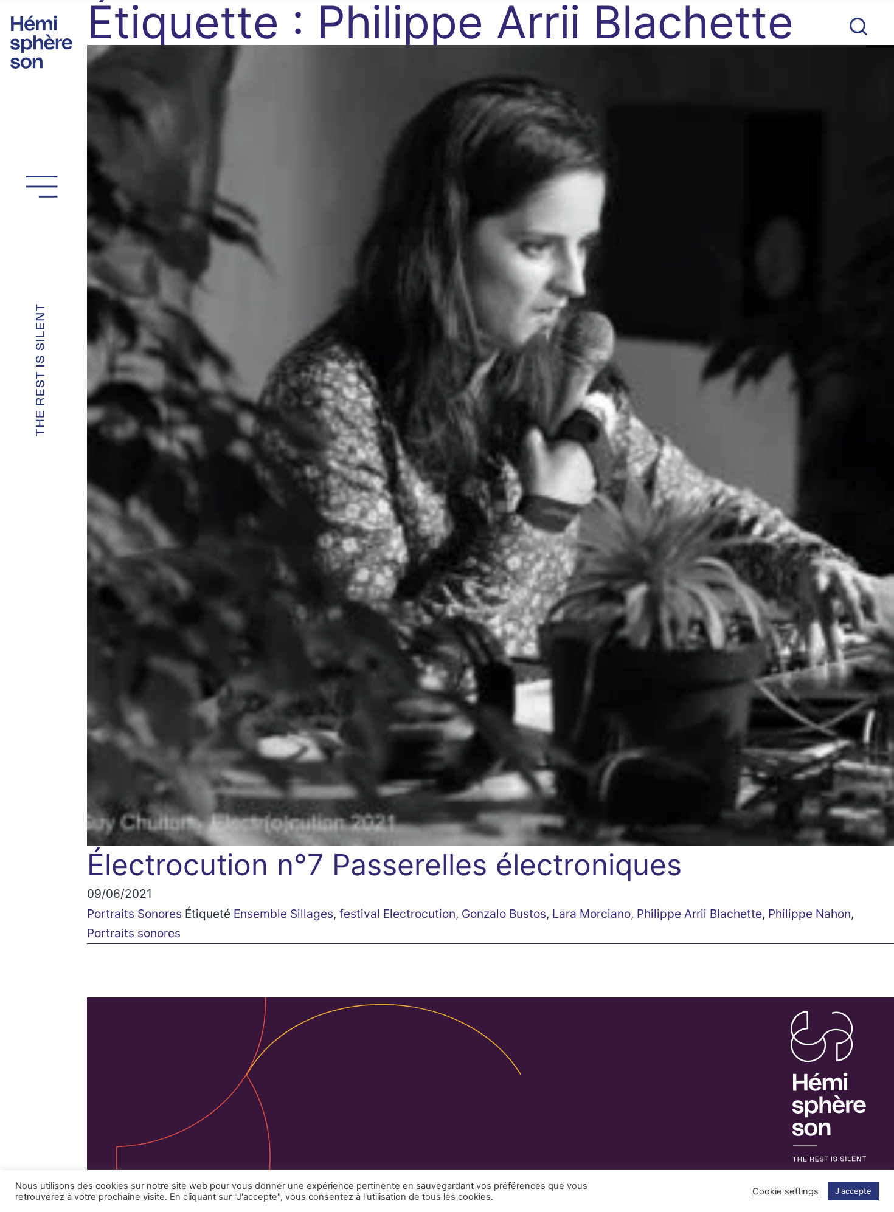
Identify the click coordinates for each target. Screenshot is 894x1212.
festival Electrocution (397, 913)
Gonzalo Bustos (504, 913)
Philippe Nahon (809, 913)
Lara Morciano (591, 913)
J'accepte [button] (853, 1191)
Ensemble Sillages (283, 913)
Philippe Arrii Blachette (699, 913)
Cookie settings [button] (785, 1191)
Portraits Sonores (134, 913)
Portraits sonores (134, 933)
